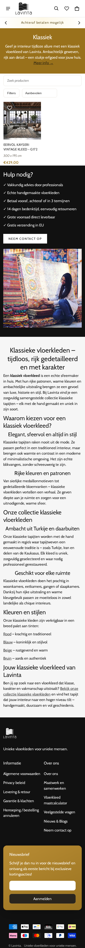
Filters (11, 93)
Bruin (7, 658)
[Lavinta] (23, 8)
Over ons (51, 773)
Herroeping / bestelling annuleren (21, 813)
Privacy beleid (14, 782)
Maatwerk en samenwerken (55, 785)
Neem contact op (25, 239)
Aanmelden (42, 899)
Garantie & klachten (18, 801)
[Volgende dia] (79, 22)
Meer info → (43, 63)
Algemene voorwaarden (21, 773)
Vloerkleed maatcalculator (55, 800)
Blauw (8, 642)
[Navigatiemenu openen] (8, 8)
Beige (7, 650)
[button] (56, 8)
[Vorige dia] (5, 22)
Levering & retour (16, 792)
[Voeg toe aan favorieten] (9, 107)
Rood (7, 634)
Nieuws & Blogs (56, 821)
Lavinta (16, 946)
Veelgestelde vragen (59, 812)
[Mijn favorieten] (66, 8)
